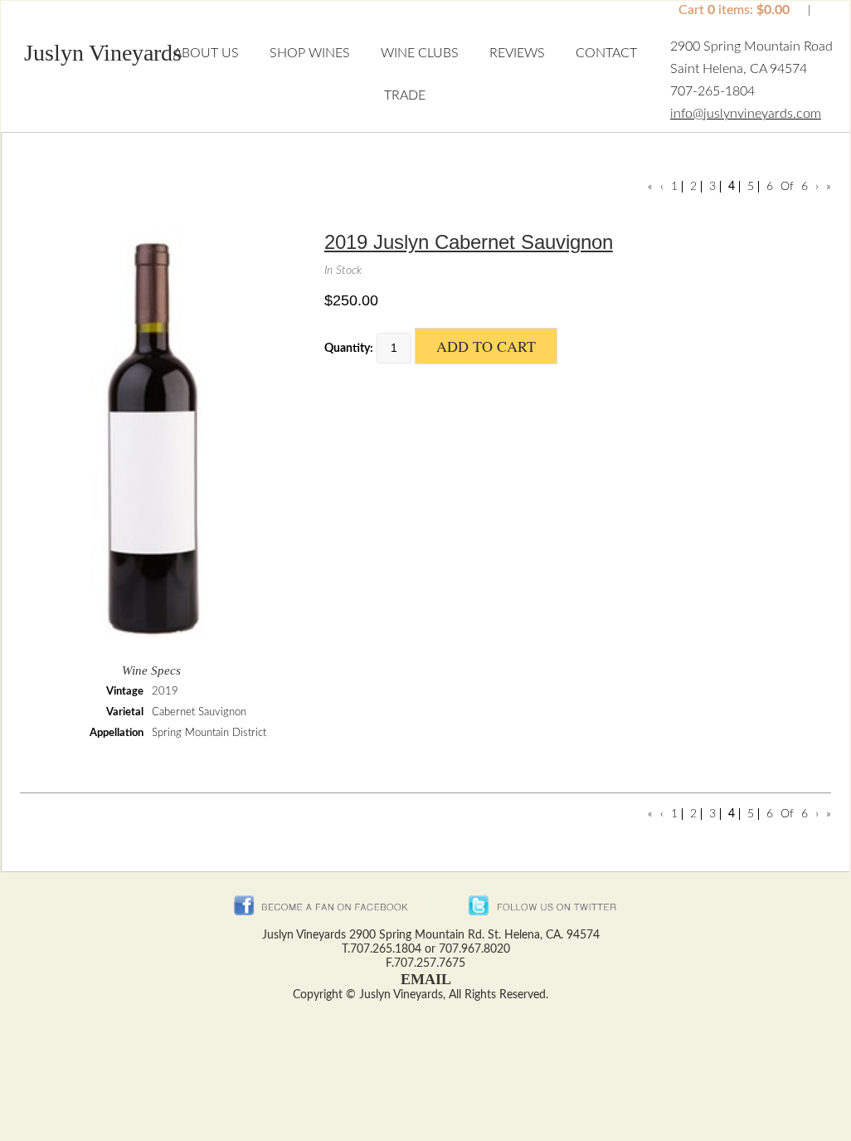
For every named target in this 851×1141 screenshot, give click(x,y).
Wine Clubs (420, 53)
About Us (206, 53)
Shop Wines (310, 53)
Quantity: (348, 348)
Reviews (517, 53)
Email (426, 979)
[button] (102, 57)
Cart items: (734, 10)
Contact (606, 53)
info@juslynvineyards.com (745, 113)
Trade (405, 95)
